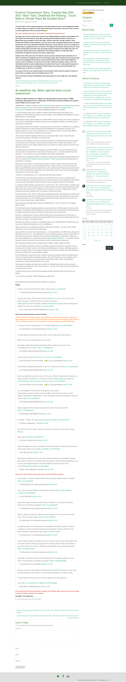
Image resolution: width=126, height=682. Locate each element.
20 (97, 232)
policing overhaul (69, 105)
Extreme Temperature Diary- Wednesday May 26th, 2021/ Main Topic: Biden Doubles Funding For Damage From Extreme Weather (48, 617)
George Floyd (25, 107)
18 (89, 232)
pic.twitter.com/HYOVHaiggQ (47, 583)
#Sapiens (34, 378)
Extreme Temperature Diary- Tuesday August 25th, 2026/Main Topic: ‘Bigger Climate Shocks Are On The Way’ (97, 70)
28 (102, 235)
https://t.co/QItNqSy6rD (25, 410)
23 (111, 232)
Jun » (99, 240)
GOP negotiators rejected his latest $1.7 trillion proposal (44, 159)
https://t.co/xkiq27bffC (58, 289)
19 (93, 232)
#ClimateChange (23, 381)
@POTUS (25, 303)
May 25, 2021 (53, 292)
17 (84, 232)
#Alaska (20, 432)
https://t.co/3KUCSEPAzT (47, 517)
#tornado (47, 420)
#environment (43, 381)
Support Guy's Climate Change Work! (93, 10)
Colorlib (97, 680)
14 (102, 230)
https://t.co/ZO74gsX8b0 (63, 490)
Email (17, 655)
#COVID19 (57, 570)
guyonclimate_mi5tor (32, 22)
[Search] (111, 25)
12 (93, 230)
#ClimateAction (53, 303)
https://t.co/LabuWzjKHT (31, 398)
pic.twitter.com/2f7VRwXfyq (51, 449)
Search (84, 244)
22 (106, 232)
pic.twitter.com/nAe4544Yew (59, 420)
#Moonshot (52, 298)
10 (84, 230)
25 (89, 235)
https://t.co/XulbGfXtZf (49, 505)
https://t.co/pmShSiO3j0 (45, 306)
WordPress (108, 680)
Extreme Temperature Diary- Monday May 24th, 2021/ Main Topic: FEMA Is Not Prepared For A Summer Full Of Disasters (48, 611)
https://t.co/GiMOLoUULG (26, 548)
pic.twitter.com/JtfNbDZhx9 (34, 437)
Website (17, 661)
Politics (17, 86)
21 (102, 232)
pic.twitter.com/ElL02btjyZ (40, 466)
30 (111, 235)
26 (93, 235)
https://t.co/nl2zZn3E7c (29, 583)
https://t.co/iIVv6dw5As (54, 357)
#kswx (41, 420)
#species (70, 378)
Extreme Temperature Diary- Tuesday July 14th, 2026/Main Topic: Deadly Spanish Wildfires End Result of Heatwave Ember (97, 115)
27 (97, 235)
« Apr (95, 240)
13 (97, 230)
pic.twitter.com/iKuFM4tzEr (27, 493)
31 (84, 238)
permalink (38, 599)
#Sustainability (59, 378)
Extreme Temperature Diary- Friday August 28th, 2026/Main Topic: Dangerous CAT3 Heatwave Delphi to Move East (97, 44)
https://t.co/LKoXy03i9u (70, 366)
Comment (18, 628)
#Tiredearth (27, 466)
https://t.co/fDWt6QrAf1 (45, 348)
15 (106, 230)
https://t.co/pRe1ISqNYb (51, 531)
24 (84, 235)
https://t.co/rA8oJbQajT (25, 481)
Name (17, 648)
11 (89, 230)
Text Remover (89, 83)
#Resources (34, 381)
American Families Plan (57, 238)
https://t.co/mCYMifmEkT (57, 381)
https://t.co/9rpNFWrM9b (58, 561)
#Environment (38, 357)
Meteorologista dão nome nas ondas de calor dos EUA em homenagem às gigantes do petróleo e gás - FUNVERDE (97, 93)
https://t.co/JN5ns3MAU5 (64, 325)
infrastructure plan (44, 105)
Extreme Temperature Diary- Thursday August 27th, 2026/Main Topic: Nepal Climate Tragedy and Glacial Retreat (97, 52)
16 (111, 230)
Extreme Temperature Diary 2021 (25, 599)
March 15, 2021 (47, 564)
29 (106, 235)
